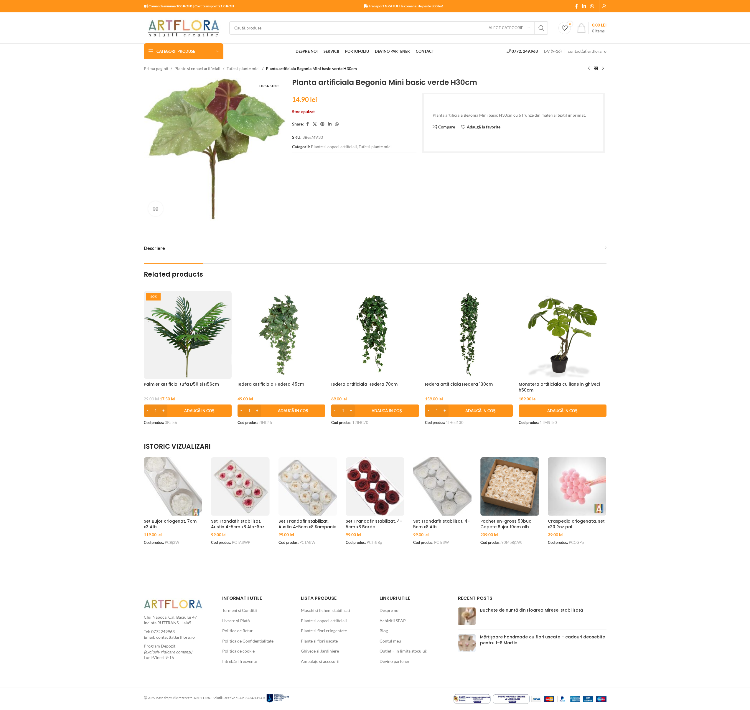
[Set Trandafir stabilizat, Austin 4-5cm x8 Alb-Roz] (240, 486)
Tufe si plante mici (243, 68)
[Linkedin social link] (584, 6)
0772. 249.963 (525, 51)
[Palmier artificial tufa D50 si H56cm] (188, 335)
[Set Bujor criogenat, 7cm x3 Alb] (173, 486)
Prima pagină (156, 68)
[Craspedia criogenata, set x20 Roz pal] (577, 486)
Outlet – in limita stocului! (404, 650)
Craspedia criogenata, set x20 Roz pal (576, 524)
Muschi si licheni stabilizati (325, 610)
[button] (188, 410)
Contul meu (390, 640)
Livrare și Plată (236, 620)
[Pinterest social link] (322, 124)
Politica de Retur (237, 630)
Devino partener (395, 661)
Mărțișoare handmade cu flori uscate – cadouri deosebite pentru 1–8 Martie (542, 640)
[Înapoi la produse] (595, 68)
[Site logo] (183, 27)
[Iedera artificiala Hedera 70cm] (375, 335)
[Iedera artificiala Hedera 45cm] (281, 335)
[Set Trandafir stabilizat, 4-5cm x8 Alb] (442, 486)
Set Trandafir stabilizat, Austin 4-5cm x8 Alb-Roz (237, 524)
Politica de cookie (238, 650)
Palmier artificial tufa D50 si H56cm (181, 384)
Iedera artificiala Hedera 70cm (364, 384)
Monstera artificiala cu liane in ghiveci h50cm (559, 387)
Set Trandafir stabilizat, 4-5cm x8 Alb (441, 524)
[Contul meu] (604, 6)
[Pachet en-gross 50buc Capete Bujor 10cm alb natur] (509, 486)
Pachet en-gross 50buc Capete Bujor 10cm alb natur (505, 527)
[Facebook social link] (576, 6)
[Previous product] (588, 68)
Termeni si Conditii (239, 610)
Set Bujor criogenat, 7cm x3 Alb (170, 524)
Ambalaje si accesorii (320, 661)
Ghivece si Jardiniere (320, 650)
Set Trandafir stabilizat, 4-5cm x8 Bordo (374, 524)
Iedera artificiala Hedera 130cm (459, 384)
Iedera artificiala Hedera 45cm (271, 384)
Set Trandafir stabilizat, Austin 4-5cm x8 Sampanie (307, 524)
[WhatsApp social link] (592, 6)
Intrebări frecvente (239, 661)
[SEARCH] (541, 28)
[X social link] (315, 124)
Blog (384, 630)
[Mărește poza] (155, 208)
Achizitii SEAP (393, 620)
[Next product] (602, 68)
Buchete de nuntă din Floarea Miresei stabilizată (531, 610)
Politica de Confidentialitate (247, 640)
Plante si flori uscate (319, 640)
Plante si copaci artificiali (197, 68)
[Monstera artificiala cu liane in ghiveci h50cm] (562, 335)
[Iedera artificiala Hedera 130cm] (469, 335)
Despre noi (390, 610)
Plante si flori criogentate (324, 630)
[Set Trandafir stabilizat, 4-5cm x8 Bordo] (375, 486)
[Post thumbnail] (467, 616)
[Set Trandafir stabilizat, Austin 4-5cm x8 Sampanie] (307, 486)
